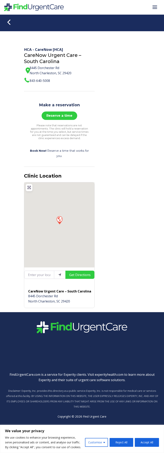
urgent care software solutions (101, 380)
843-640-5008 (40, 80)
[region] (82, 439)
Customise (95, 442)
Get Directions (80, 275)
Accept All (147, 442)
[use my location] (60, 275)
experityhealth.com (109, 374)
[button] (59, 220)
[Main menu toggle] (155, 7)
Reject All (121, 442)
